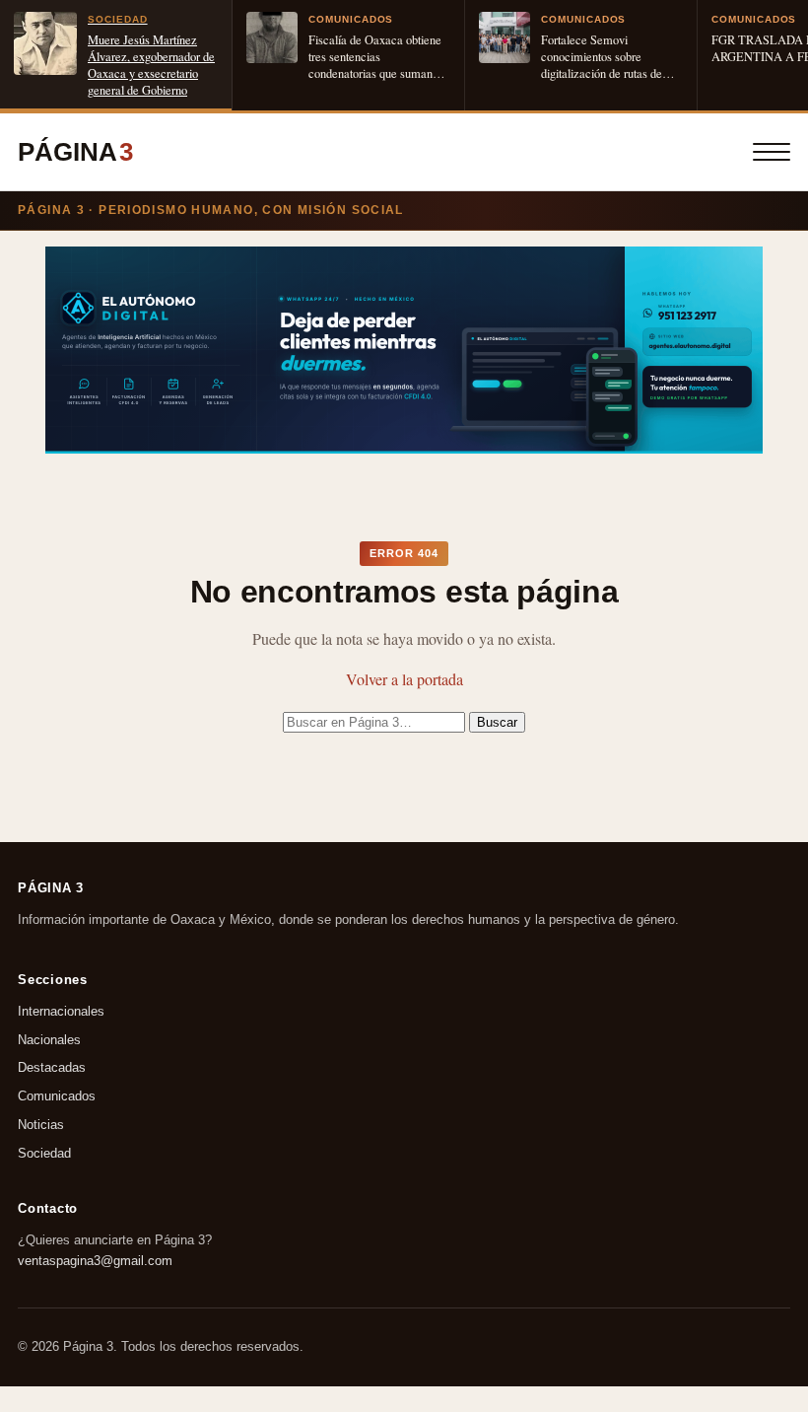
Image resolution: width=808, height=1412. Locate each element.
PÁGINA (75, 152)
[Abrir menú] (771, 152)
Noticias (41, 1124)
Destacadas (52, 1067)
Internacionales (61, 1011)
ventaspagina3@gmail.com (95, 1259)
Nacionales (49, 1039)
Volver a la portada (404, 679)
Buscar (497, 722)
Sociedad (44, 1153)
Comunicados (57, 1096)
